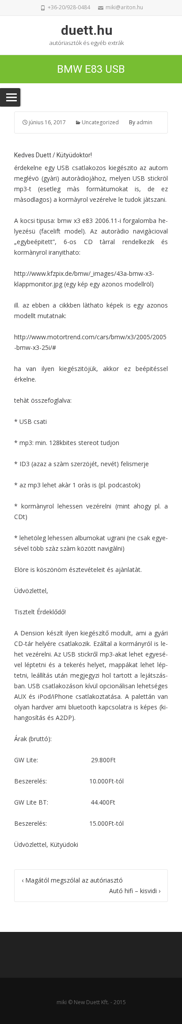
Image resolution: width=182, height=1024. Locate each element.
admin (144, 122)
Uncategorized (100, 122)
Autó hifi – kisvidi (134, 891)
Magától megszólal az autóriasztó (72, 880)
